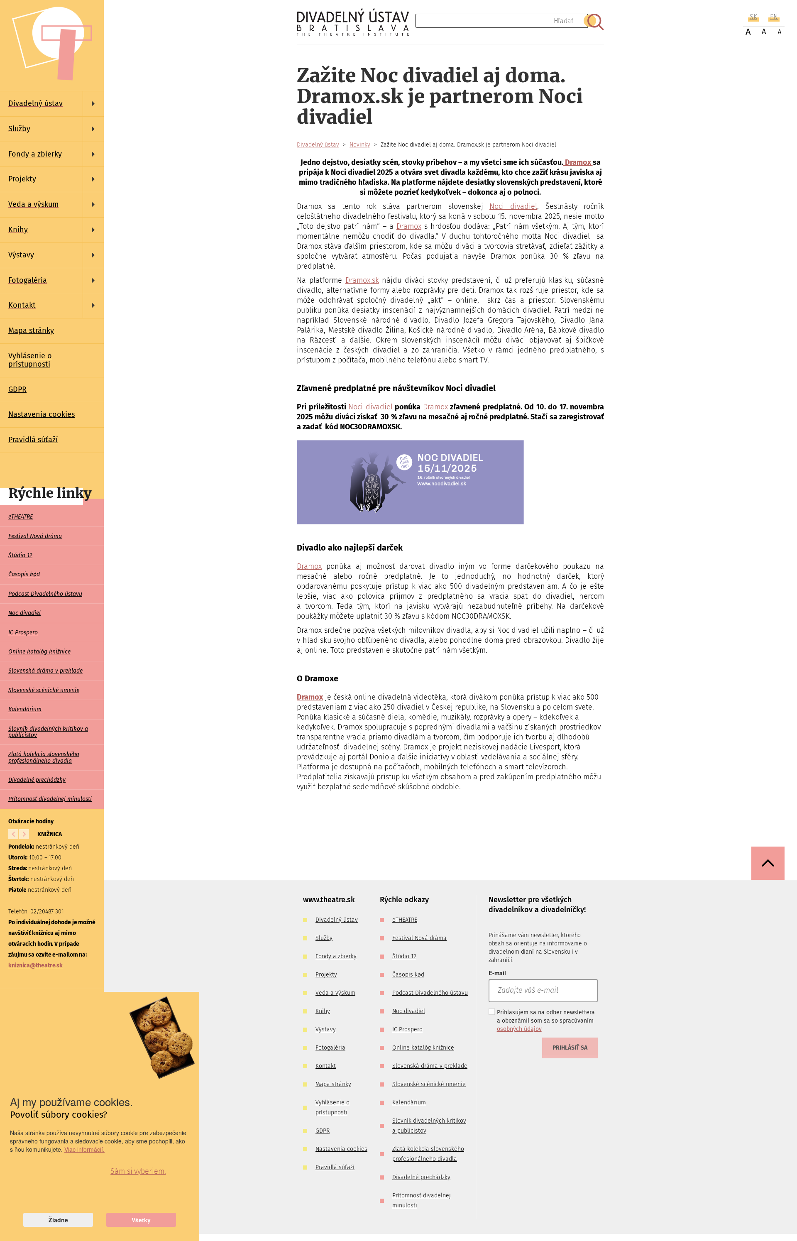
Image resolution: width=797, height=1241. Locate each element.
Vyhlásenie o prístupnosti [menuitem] (30, 360)
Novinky (360, 144)
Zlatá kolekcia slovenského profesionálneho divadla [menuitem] (43, 757)
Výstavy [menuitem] (325, 1029)
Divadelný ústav (318, 144)
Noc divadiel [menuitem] (24, 613)
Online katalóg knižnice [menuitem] (39, 651)
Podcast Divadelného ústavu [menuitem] (45, 593)
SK (753, 17)
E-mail (497, 973)
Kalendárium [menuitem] (25, 709)
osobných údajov (519, 1029)
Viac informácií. (84, 1149)
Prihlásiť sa (570, 1047)
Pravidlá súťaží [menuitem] (33, 439)
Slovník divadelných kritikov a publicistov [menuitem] (48, 732)
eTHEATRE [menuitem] (20, 516)
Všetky (141, 1220)
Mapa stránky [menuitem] (31, 330)
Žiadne (58, 1220)
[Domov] (356, 22)
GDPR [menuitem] (17, 389)
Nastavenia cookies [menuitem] (41, 414)
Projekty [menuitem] (326, 974)
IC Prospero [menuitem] (23, 632)
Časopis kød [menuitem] (24, 574)
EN (774, 17)
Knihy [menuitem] (322, 1011)
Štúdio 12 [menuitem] (20, 555)
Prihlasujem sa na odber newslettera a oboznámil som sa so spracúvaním (546, 1021)
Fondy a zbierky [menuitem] (336, 956)
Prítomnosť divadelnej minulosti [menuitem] (50, 799)
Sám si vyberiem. (138, 1171)
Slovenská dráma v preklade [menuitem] (45, 670)
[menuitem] (52, 103)
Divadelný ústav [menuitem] (336, 919)
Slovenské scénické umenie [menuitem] (43, 690)
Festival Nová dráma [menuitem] (35, 536)
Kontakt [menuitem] (325, 1066)
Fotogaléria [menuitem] (330, 1047)
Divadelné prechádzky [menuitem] (37, 779)
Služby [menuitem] (323, 938)
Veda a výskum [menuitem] (335, 992)
